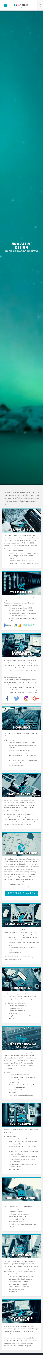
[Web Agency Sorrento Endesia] (21, 5)
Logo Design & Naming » (21, 893)
